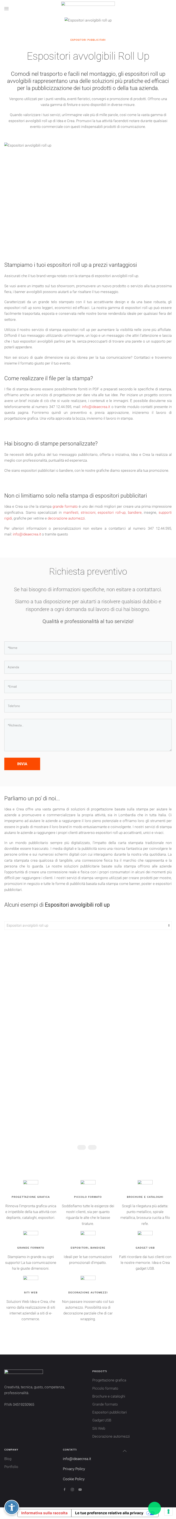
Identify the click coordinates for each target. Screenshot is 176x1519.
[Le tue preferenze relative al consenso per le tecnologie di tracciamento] (168, 1511)
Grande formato (105, 1404)
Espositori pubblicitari (109, 1412)
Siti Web (98, 1428)
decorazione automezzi (66, 518)
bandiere (135, 512)
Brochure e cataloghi (108, 1396)
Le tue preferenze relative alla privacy (109, 1513)
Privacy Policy (74, 1469)
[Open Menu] (6, 8)
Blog (7, 1459)
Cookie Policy (74, 1479)
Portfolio (11, 1467)
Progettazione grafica (109, 1380)
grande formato (65, 506)
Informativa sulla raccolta (44, 1513)
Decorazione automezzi (111, 1436)
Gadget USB (101, 1420)
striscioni (88, 512)
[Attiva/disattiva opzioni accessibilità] (11, 1507)
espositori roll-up (112, 512)
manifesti (70, 512)
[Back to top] (125, 1451)
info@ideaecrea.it (96, 407)
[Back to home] (88, 8)
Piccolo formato (105, 1388)
